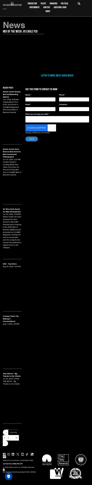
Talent (43, 3)
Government (34, 7)
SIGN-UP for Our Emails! (11, 460)
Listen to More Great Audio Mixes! (57, 75)
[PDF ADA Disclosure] (4, 469)
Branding (53, 3)
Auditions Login (60, 7)
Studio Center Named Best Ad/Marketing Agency (11, 94)
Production (32, 3)
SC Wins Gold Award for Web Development (12, 210)
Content (46, 7)
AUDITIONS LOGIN (26, 460)
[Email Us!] (4, 457)
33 (16, 438)
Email (28, 104)
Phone (62, 95)
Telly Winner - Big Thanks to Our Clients (12, 374)
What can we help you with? (37, 114)
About (48, 11)
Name (28, 95)
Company (63, 104)
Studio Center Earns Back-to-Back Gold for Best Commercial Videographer (12, 153)
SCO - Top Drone (10, 264)
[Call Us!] (32, 454)
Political (64, 3)
